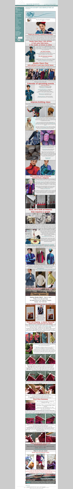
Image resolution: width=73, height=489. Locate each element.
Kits (33, 487)
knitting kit (43, 128)
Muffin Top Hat (52, 123)
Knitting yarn (48, 158)
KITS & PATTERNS (18, 14)
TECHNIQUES (17, 31)
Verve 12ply (46, 126)
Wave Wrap (45, 149)
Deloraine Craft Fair (41, 96)
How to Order (36, 5)
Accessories (44, 147)
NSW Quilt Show (42, 93)
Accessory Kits (48, 157)
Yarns (35, 487)
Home (24, 487)
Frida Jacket (39, 117)
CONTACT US (17, 35)
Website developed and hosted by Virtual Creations (36, 488)
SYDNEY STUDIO (18, 33)
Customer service (52, 5)
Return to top (28, 485)
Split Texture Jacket (33, 324)
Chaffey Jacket (48, 326)
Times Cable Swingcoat (34, 245)
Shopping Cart (43, 487)
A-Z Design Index (41, 5)
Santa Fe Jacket (49, 245)
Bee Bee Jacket (40, 181)
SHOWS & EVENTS (18, 32)
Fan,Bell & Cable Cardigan (43, 269)
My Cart (56, 5)
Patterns (31, 487)
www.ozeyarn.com (40, 449)
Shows (37, 487)
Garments (27, 487)
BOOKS (16, 11)
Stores (40, 487)
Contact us (46, 5)
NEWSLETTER (17, 34)
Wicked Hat (38, 123)
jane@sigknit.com (44, 60)
